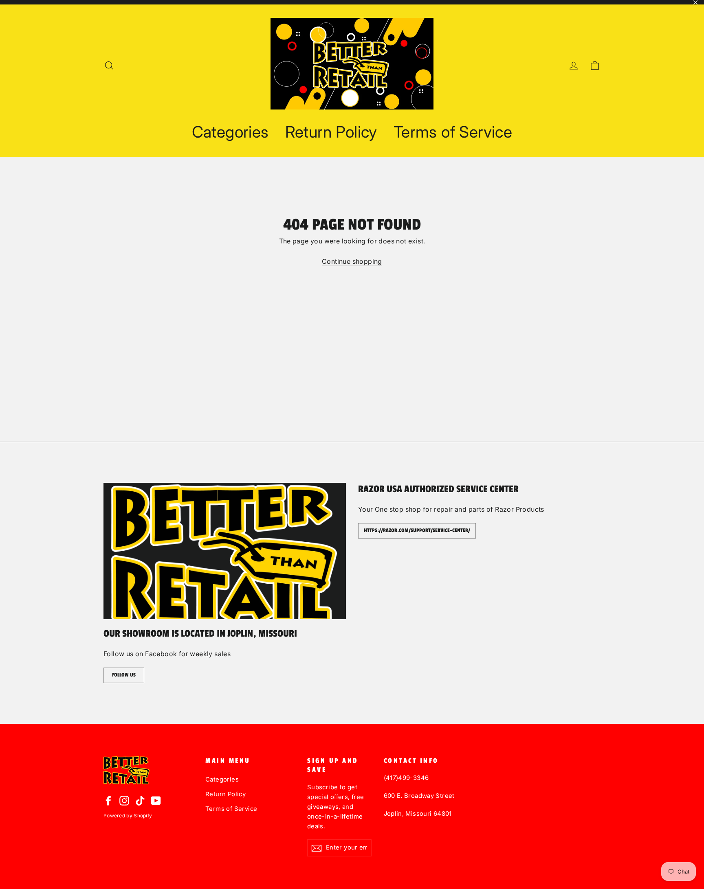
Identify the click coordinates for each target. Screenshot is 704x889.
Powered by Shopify (127, 815)
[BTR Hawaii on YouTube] (156, 800)
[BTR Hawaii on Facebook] (108, 800)
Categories (230, 131)
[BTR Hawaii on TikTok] (140, 800)
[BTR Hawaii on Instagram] (124, 800)
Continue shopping (352, 261)
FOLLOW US (124, 675)
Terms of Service (453, 131)
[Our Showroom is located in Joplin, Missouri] (224, 551)
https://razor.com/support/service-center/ (417, 530)
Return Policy (331, 131)
